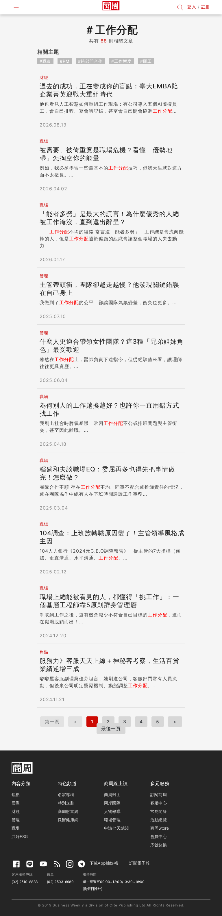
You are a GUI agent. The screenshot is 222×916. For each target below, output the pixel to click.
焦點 (16, 794)
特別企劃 (66, 802)
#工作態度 (121, 61)
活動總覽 (158, 819)
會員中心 (158, 836)
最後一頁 (111, 728)
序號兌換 (158, 844)
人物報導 (112, 811)
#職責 (45, 61)
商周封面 (112, 794)
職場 (16, 828)
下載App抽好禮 (104, 863)
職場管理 (112, 819)
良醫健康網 (68, 819)
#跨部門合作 (90, 61)
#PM (64, 61)
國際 (16, 802)
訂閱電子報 (139, 863)
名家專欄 (66, 794)
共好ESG (20, 836)
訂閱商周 (158, 794)
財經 (16, 811)
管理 (16, 819)
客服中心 (158, 802)
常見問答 (158, 811)
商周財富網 (68, 811)
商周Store (159, 828)
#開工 (146, 61)
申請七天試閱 (116, 828)
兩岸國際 (112, 802)
